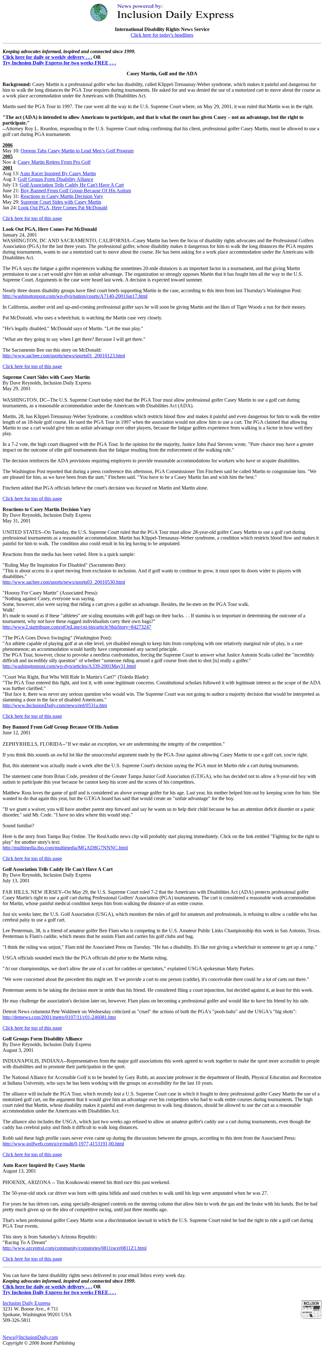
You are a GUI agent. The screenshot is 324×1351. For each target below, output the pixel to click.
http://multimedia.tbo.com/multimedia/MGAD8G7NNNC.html (65, 847)
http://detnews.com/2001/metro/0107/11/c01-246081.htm (59, 1017)
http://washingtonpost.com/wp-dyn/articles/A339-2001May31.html (69, 666)
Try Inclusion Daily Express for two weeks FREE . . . (59, 62)
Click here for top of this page (32, 218)
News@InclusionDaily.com (30, 1337)
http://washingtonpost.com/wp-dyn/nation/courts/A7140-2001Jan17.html (75, 296)
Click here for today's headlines (162, 35)
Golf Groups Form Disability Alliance (55, 179)
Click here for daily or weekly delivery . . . (47, 57)
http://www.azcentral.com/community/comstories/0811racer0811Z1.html (74, 1248)
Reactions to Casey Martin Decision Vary (62, 196)
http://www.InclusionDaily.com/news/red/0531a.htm (55, 705)
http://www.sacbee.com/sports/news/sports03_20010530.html (64, 582)
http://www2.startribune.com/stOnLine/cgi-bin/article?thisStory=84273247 (77, 627)
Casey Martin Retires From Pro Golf (54, 162)
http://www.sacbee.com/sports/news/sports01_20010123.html (64, 355)
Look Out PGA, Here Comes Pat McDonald (62, 207)
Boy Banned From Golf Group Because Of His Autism (76, 190)
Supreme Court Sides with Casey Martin (61, 202)
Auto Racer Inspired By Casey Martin (58, 173)
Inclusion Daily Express (26, 1303)
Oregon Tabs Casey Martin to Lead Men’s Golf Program (77, 150)
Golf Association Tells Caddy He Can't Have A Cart (72, 185)
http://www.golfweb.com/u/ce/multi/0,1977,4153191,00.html (63, 1143)
